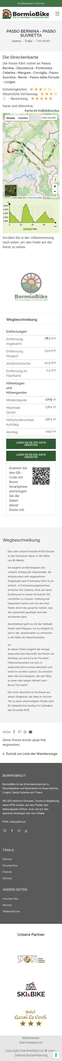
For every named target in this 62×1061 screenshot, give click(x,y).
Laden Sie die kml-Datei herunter (31, 455)
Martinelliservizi (31, 1042)
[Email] (30, 732)
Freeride (7, 872)
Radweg (7, 878)
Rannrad (7, 905)
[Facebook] (14, 732)
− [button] (55, 191)
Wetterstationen (11, 911)
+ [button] (55, 186)
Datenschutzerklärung (31, 1055)
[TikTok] (26, 831)
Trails (28, 41)
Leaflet (14, 197)
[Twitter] (19, 732)
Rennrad (7, 859)
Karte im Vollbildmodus (42, 110)
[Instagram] (5, 831)
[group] (31, 286)
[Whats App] (25, 732)
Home (16, 41)
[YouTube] (19, 831)
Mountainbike (10, 865)
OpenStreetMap (35, 197)
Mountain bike (10, 898)
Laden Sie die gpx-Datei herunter (31, 443)
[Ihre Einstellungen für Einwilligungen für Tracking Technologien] (56, 1055)
